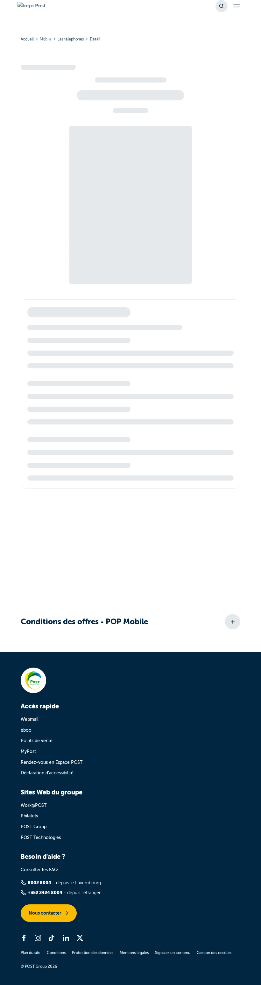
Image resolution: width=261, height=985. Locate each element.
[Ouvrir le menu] (237, 6)
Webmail (30, 719)
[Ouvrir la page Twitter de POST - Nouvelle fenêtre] (80, 938)
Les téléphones (71, 39)
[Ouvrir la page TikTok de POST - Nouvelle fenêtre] (52, 938)
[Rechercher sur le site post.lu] (221, 6)
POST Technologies (41, 837)
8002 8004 (39, 882)
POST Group (33, 826)
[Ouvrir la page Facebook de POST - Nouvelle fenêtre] (24, 938)
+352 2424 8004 (45, 892)
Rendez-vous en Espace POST (51, 762)
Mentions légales (134, 953)
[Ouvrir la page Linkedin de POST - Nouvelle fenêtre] (66, 938)
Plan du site (30, 953)
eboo (26, 730)
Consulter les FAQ (39, 869)
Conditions (56, 953)
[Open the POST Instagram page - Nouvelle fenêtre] (38, 938)
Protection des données (92, 953)
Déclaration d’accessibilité (47, 773)
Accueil (27, 39)
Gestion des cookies (214, 953)
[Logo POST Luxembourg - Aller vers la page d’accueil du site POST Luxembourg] (32, 6)
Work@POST (33, 805)
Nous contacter (45, 913)
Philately (29, 816)
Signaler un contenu (172, 953)
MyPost (28, 751)
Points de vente (37, 740)
